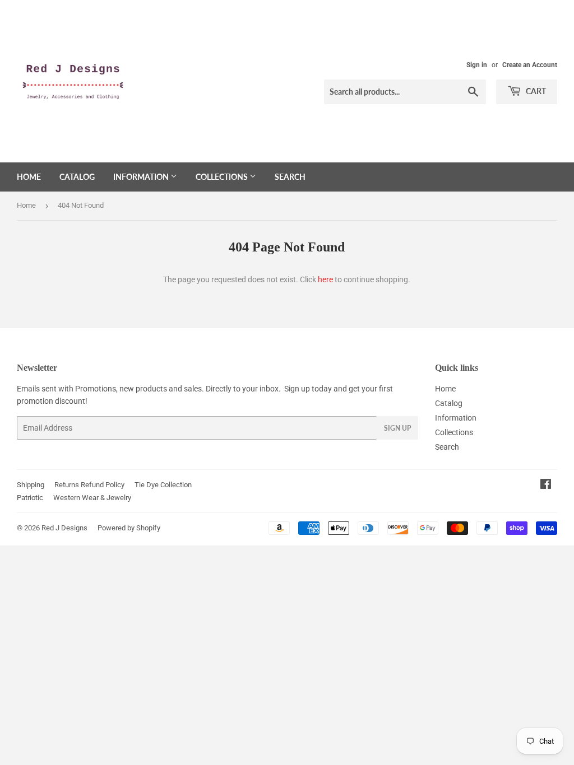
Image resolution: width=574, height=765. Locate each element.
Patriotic (30, 497)
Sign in (476, 65)
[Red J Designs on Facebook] (546, 485)
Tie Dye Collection (163, 485)
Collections (222, 176)
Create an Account (529, 65)
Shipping (30, 485)
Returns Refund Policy (89, 485)
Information (141, 176)
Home (29, 176)
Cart (535, 91)
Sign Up (397, 428)
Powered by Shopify (129, 528)
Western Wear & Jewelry (92, 497)
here (325, 279)
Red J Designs (64, 528)
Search (290, 176)
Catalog (77, 176)
